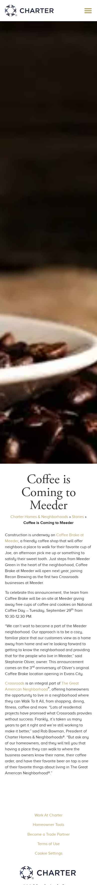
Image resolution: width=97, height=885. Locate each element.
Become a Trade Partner (48, 834)
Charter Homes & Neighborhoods (39, 517)
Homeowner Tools (48, 824)
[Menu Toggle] (88, 11)
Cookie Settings (48, 853)
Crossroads (14, 683)
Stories (78, 517)
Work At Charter (48, 815)
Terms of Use (48, 844)
